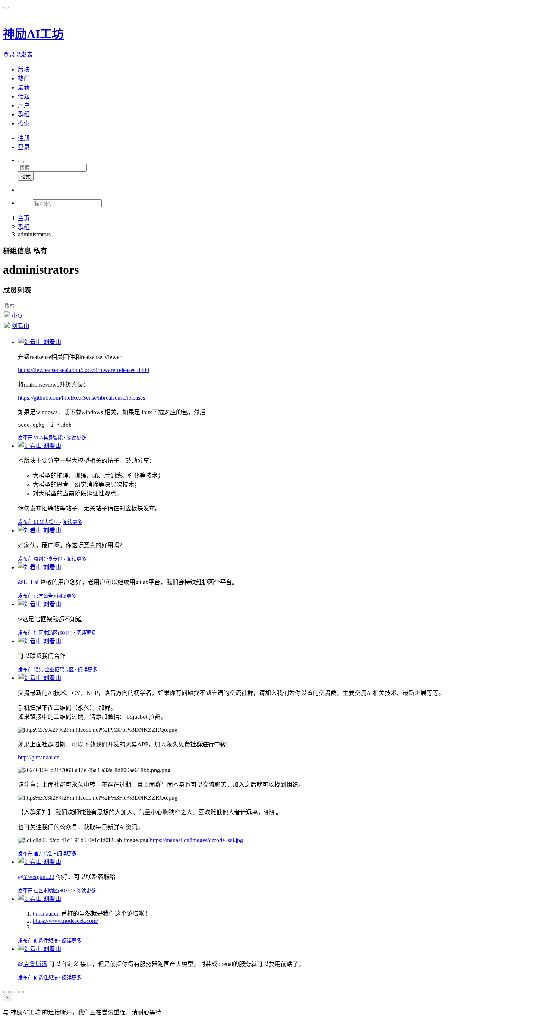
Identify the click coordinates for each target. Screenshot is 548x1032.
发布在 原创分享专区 (41, 559)
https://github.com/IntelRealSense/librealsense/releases (81, 397)
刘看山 (20, 326)
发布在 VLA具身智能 (41, 437)
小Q (17, 315)
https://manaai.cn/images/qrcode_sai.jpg (196, 840)
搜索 (26, 176)
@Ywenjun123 (36, 877)
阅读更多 (76, 437)
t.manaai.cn (46, 913)
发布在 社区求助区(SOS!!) (45, 633)
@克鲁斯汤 (32, 964)
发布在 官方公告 (36, 596)
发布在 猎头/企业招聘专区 (46, 670)
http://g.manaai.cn (39, 757)
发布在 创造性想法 (38, 941)
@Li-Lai (28, 582)
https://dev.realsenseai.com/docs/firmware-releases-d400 (83, 370)
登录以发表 (18, 54)
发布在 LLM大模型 (39, 522)
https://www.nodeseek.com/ (65, 921)
